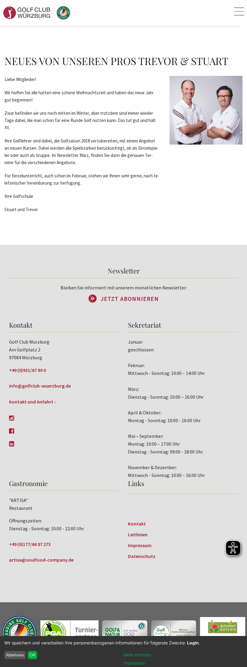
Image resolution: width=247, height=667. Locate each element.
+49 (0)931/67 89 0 (27, 370)
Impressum (140, 545)
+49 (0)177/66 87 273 (30, 544)
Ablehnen (15, 655)
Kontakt (137, 524)
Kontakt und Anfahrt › (32, 402)
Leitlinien (138, 534)
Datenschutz (141, 556)
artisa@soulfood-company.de (41, 560)
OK (33, 655)
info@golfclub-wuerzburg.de (40, 386)
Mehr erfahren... (139, 654)
